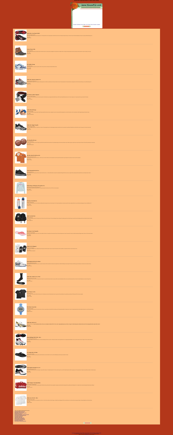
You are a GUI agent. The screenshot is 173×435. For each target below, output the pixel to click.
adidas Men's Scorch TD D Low (19, 412)
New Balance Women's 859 (19, 416)
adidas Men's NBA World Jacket (19, 417)
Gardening (98, 24)
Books (92, 24)
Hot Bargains (79, 24)
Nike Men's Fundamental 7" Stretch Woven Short (22, 414)
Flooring (89, 24)
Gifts (87, 24)
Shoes (82, 24)
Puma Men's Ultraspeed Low (19, 420)
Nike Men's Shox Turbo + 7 (19, 413)
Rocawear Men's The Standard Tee (20, 418)
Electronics (94, 24)
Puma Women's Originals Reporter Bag (20, 415)
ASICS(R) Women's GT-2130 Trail (20, 411)
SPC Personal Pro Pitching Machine (20, 419)
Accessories (74, 24)
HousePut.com (87, 434)
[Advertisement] (86, 17)
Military (84, 24)
